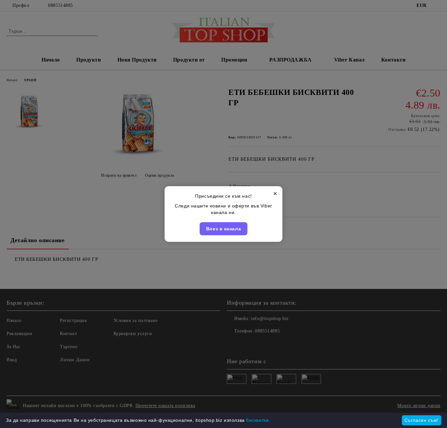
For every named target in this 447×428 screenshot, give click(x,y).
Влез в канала (223, 228)
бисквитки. (258, 420)
